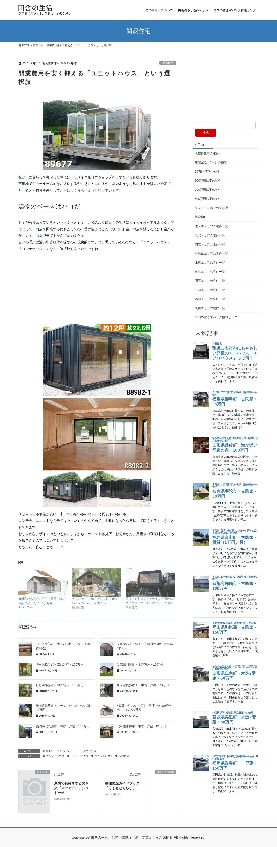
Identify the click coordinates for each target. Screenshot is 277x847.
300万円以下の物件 (208, 198)
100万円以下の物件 (208, 180)
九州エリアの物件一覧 (210, 308)
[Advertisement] (97, 286)
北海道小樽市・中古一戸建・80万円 (141, 726)
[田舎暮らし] (34, 779)
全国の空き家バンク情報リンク (216, 317)
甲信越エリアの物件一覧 (211, 253)
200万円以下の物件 (208, 189)
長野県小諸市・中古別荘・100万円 (59, 685)
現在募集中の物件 (207, 153)
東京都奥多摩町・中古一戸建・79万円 (143, 685)
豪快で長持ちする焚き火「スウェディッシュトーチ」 (71, 788)
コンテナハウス (87, 750)
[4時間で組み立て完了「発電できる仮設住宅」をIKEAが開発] (43, 582)
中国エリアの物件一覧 (210, 290)
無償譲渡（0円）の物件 (211, 162)
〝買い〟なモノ (65, 750)
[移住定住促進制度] (160, 791)
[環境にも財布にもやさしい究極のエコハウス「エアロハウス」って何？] (150, 582)
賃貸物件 (201, 217)
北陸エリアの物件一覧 (210, 262)
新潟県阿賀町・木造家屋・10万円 (140, 664)
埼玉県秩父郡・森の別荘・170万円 (59, 664)
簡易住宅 (168, 63)
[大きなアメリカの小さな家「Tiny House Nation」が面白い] (96, 582)
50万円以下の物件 (207, 171)
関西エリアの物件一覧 (210, 280)
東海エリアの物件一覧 (210, 271)
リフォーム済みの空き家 (211, 208)
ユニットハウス (104, 756)
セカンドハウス (79, 756)
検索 (205, 132)
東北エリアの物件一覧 (210, 235)
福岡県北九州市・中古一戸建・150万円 (62, 726)
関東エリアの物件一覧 (210, 244)
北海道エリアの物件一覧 (211, 226)
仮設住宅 (124, 756)
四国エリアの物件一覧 (210, 299)
